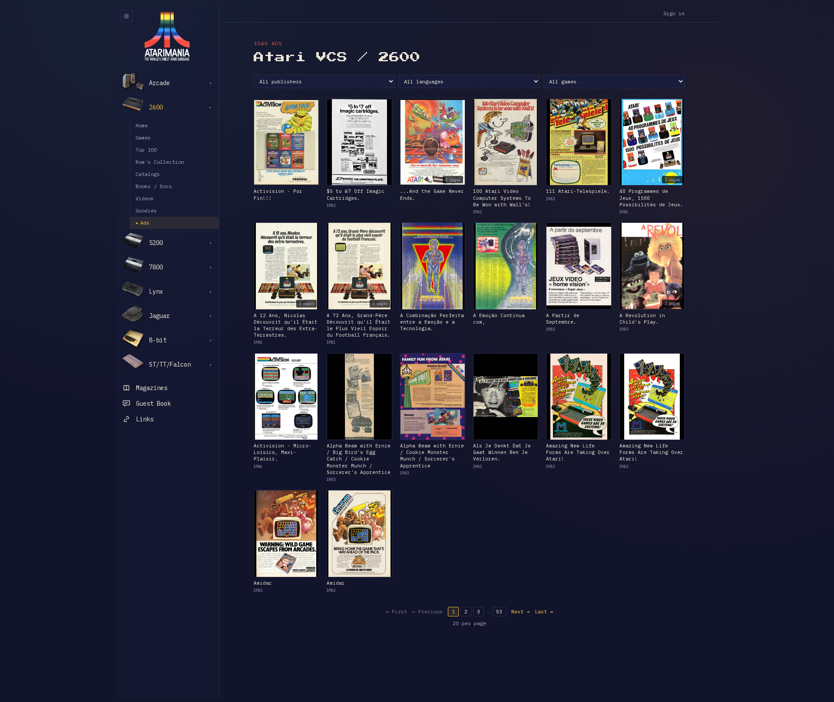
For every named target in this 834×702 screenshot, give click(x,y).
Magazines (151, 388)
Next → (520, 611)
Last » (544, 611)
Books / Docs (154, 186)
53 (499, 611)
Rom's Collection (160, 162)
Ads (142, 222)
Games (143, 137)
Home (142, 125)
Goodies (146, 210)
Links (144, 419)
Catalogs (148, 174)
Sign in (674, 13)
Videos (145, 198)
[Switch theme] (126, 16)
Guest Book (153, 403)
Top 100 (146, 149)
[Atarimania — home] (167, 36)
